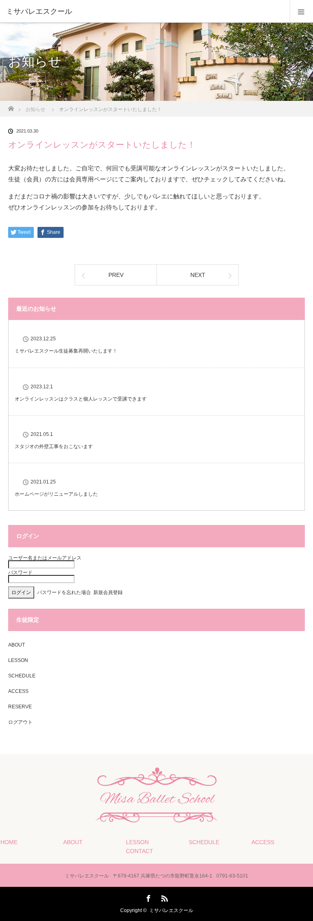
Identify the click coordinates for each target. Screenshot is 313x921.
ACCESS (18, 691)
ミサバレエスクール (171, 910)
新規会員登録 (108, 592)
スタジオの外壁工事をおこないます (54, 446)
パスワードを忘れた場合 (64, 592)
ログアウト (20, 722)
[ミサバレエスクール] (144, 11)
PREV (115, 275)
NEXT (197, 275)
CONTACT (139, 851)
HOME (9, 842)
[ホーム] (10, 106)
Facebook (147, 897)
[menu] (301, 11)
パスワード (20, 572)
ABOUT (16, 645)
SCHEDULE (21, 676)
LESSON (18, 660)
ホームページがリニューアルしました (56, 494)
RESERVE (20, 707)
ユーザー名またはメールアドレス (45, 558)
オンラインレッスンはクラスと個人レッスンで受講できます (81, 399)
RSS (163, 897)
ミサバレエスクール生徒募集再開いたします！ (66, 351)
